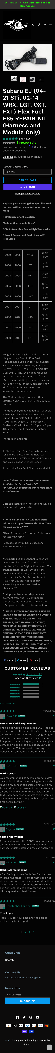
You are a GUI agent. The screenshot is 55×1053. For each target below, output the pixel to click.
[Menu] (50, 25)
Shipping (8, 156)
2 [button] (25, 931)
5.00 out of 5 (34, 674)
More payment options (27, 193)
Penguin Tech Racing (25, 1040)
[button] (11, 138)
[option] (13, 79)
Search (9, 959)
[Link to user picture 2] (20, 812)
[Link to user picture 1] (6, 812)
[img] (7, 711)
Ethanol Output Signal (15, 166)
